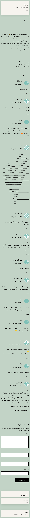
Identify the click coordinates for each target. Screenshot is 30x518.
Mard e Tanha (17, 234)
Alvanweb (18, 214)
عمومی (18, 66)
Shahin (19, 81)
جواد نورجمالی (17, 382)
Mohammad (18, 278)
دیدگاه (27, 433)
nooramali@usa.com (23, 410)
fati (21, 364)
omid (20, 341)
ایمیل (27, 460)
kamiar (19, 99)
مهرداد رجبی (22, 64)
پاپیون (25, 5)
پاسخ (27, 93)
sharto (20, 320)
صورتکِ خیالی (17, 260)
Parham (19, 299)
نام (28, 451)
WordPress (15, 514)
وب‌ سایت (26, 469)
